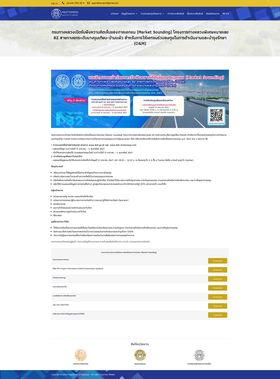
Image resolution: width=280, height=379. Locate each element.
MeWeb (112, 374)
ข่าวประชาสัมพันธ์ (176, 14)
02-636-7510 (72, 3)
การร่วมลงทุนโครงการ (151, 14)
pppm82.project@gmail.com (105, 3)
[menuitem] (226, 13)
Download (217, 260)
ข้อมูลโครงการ (128, 14)
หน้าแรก (114, 14)
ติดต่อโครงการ (212, 14)
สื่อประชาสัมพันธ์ (195, 14)
